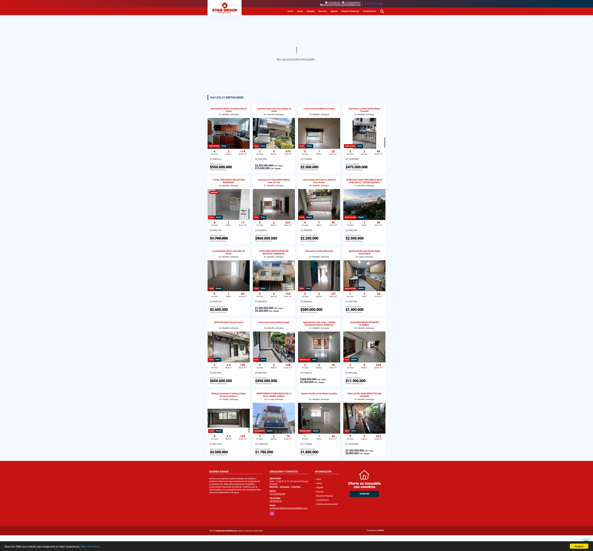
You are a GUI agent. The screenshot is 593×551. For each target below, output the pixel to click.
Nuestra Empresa (350, 11)
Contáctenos (369, 11)
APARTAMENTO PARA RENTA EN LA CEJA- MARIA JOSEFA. (273, 394)
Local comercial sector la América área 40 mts (319, 181)
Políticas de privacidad (327, 504)
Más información (90, 546)
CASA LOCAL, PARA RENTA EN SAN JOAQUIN (364, 394)
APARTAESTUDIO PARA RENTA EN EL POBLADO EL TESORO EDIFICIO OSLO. (364, 182)
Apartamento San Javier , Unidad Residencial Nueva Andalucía (319, 323)
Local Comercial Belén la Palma (319, 108)
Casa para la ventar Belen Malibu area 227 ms (274, 181)
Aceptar (579, 546)
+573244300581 (353, 2)
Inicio (290, 11)
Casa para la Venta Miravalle (319, 251)
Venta (300, 11)
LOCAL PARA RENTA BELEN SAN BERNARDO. (229, 181)
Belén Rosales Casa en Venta (228, 322)
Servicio (322, 11)
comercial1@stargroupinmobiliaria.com (288, 508)
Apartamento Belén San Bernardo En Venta (229, 110)
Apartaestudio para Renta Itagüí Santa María (364, 252)
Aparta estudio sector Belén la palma (319, 393)
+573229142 (334, 2)
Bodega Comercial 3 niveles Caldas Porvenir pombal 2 (228, 394)
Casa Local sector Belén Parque (274, 322)
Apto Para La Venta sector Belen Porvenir (364, 110)
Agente (334, 11)
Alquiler (311, 11)
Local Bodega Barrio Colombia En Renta (228, 252)
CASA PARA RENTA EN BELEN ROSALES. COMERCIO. (273, 252)
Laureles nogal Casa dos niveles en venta (274, 110)
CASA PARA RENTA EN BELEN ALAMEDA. (364, 323)
